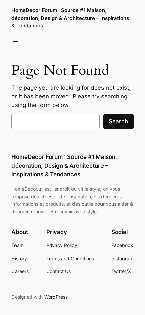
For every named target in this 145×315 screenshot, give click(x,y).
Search (118, 121)
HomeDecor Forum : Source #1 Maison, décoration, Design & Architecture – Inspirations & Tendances (70, 18)
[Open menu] (15, 40)
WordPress (56, 297)
